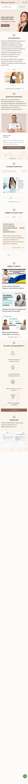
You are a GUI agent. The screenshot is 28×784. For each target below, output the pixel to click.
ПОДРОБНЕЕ (5, 25)
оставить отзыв (12, 201)
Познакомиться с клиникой (12, 88)
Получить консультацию (14, 147)
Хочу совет (14, 410)
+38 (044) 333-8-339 (7, 6)
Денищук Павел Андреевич (7, 136)
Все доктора (13, 158)
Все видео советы (13, 337)
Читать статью (16, 247)
